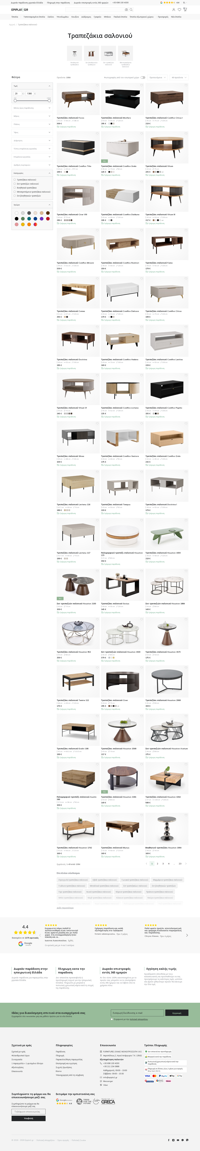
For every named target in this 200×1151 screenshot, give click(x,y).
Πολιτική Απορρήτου (45, 1140)
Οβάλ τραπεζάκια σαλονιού (105, 880)
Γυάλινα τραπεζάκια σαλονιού (72, 886)
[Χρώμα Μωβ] (41, 218)
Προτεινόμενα (156, 77)
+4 (162, 172)
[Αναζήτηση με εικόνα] (126, 9)
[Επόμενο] (186, 863)
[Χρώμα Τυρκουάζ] (29, 218)
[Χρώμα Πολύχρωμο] (35, 224)
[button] (173, 9)
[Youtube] (179, 1140)
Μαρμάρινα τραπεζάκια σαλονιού (167, 880)
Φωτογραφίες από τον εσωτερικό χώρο (121, 77)
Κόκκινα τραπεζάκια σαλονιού (129, 898)
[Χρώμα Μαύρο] (16, 218)
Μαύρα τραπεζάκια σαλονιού (160, 898)
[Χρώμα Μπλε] (35, 218)
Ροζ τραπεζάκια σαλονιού (170, 904)
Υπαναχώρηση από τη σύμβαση (70, 1075)
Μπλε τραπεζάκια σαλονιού (71, 898)
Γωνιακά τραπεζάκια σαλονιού (134, 880)
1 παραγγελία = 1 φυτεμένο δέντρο (27, 1063)
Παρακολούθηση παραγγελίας (69, 1059)
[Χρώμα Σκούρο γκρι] (29, 213)
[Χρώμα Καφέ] (47, 213)
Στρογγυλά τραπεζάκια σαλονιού (73, 880)
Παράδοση (60, 1051)
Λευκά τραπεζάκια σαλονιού (98, 892)
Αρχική (12, 24)
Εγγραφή (177, 1013)
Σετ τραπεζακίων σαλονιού (135, 886)
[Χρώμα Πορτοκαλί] (29, 224)
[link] (146, 863)
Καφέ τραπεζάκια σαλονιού (107, 904)
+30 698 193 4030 (111, 1063)
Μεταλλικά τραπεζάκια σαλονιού (104, 886)
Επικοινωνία (17, 1071)
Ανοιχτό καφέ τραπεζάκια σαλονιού (74, 904)
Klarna (58, 1071)
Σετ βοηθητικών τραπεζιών (164, 886)
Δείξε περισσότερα (65, 908)
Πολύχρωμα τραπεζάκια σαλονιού (139, 904)
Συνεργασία (17, 1059)
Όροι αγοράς (63, 1140)
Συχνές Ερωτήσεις (64, 1067)
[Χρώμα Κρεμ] (35, 213)
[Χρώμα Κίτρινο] (22, 224)
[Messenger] (183, 1140)
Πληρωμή (60, 1055)
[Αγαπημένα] (179, 10)
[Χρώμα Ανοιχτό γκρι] (22, 213)
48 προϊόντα (177, 77)
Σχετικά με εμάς (18, 1051)
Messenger (108, 1081)
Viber (105, 1085)
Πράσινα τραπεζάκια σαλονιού (159, 892)
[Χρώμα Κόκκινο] (47, 218)
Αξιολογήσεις (18, 1067)
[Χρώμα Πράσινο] (22, 218)
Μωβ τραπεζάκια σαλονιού (100, 898)
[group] (64, 933)
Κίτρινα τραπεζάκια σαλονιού (128, 892)
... (174, 863)
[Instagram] (174, 1140)
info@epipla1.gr (110, 1077)
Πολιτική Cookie (79, 1140)
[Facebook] (169, 1140)
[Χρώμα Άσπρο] (16, 213)
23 (180, 863)
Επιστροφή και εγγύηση (66, 1063)
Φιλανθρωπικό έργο (21, 1055)
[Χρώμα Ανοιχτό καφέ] (41, 213)
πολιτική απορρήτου (139, 1019)
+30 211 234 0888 (111, 1066)
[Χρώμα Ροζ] (16, 224)
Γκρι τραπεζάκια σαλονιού (70, 892)
